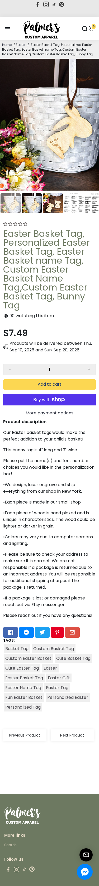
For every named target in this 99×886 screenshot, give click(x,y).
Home (7, 44)
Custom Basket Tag (53, 649)
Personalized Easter (67, 697)
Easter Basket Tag (24, 678)
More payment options (49, 413)
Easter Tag (57, 688)
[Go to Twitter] (42, 632)
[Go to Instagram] (46, 4)
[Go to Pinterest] (61, 4)
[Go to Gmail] (72, 632)
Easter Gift (59, 678)
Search (10, 845)
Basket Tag (17, 649)
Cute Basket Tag (73, 658)
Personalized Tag (23, 707)
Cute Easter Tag (22, 668)
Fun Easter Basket (24, 697)
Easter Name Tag (23, 688)
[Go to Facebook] (38, 4)
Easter (21, 44)
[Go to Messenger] (26, 632)
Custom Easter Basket (28, 658)
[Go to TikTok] (54, 4)
